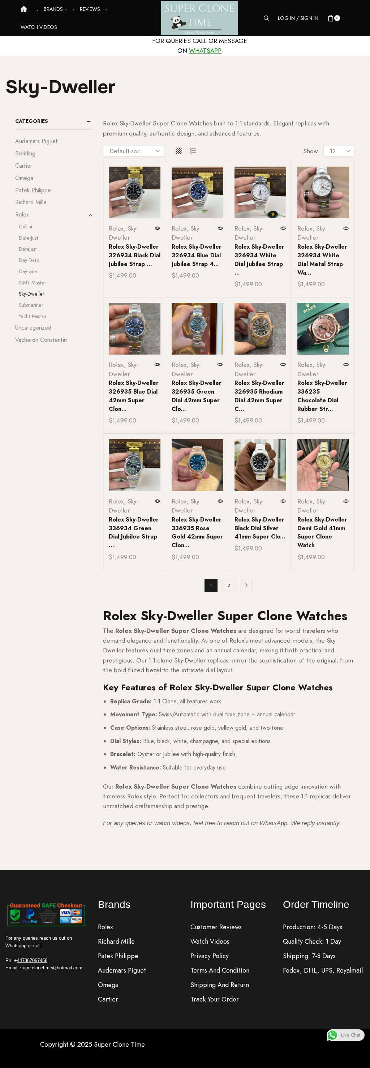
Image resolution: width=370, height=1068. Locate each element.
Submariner (31, 305)
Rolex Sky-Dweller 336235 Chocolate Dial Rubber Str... (322, 396)
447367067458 (32, 960)
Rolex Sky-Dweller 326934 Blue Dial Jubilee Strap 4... (196, 255)
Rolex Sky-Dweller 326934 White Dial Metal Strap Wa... (322, 260)
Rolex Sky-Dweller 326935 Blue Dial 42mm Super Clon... (134, 396)
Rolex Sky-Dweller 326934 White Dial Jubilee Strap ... (259, 260)
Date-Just (28, 237)
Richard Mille (31, 202)
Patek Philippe (33, 190)
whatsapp (205, 50)
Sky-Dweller (123, 233)
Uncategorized (33, 327)
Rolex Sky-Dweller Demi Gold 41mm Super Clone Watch (322, 532)
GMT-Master (32, 282)
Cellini (25, 226)
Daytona (28, 271)
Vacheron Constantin (41, 340)
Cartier (23, 166)
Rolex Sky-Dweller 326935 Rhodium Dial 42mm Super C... (259, 396)
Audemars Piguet (36, 141)
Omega (24, 178)
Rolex (116, 228)
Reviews (90, 9)
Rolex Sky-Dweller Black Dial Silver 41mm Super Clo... (260, 528)
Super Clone (112, 1044)
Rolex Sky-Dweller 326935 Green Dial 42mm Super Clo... (196, 396)
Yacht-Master (33, 316)
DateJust (28, 249)
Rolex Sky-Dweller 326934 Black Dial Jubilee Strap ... (134, 255)
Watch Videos (39, 27)
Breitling (25, 153)
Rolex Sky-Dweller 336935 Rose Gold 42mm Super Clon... (197, 532)
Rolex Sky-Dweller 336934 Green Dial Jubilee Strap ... (134, 532)
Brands (53, 9)
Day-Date (29, 260)
